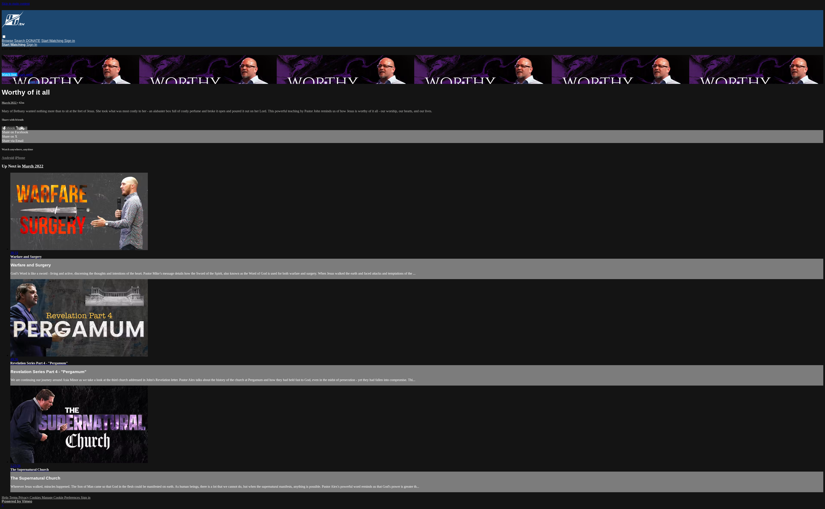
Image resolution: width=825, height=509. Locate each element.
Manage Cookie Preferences (61, 497)
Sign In (31, 44)
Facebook (9, 128)
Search (20, 41)
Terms (13, 497)
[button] (4, 36)
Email (23, 128)
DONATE (33, 41)
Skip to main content (16, 3)
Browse (8, 41)
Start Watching (52, 41)
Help (5, 497)
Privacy (24, 497)
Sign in (69, 41)
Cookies (36, 497)
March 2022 (9, 102)
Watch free (9, 74)
